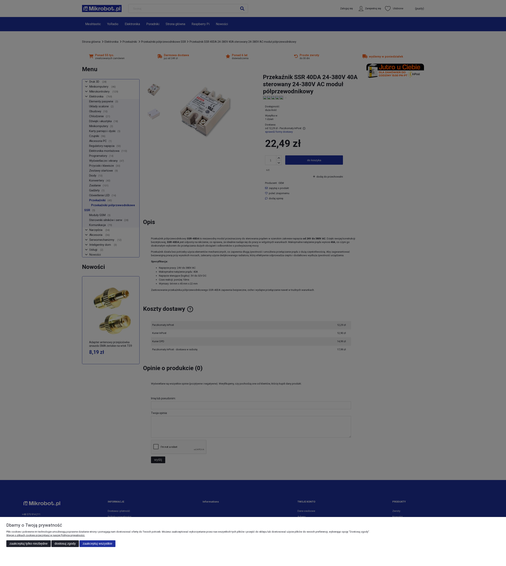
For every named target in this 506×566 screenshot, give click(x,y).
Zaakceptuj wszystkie (97, 543)
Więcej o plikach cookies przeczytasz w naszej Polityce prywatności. (45, 535)
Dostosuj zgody (65, 543)
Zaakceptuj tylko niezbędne (28, 543)
